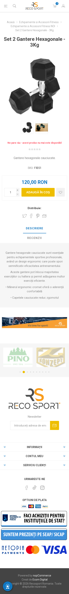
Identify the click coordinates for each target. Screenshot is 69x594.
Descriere (34, 228)
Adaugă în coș (38, 192)
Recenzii (34, 238)
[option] (27, 127)
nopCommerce (42, 575)
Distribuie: (34, 208)
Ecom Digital (40, 579)
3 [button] (27, 372)
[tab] (34, 228)
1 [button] (20, 372)
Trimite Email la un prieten (44, 216)
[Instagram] (42, 488)
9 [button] (45, 372)
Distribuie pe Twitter (24, 216)
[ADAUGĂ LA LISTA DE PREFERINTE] (60, 192)
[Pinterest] (27, 488)
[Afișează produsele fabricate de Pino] (16, 357)
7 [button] (39, 372)
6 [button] (36, 372)
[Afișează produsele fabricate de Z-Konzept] (49, 357)
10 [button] (48, 372)
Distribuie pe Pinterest (38, 216)
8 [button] (42, 372)
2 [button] (23, 372)
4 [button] (30, 372)
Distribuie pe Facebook (31, 216)
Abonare (54, 425)
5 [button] (33, 372)
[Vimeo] (34, 486)
